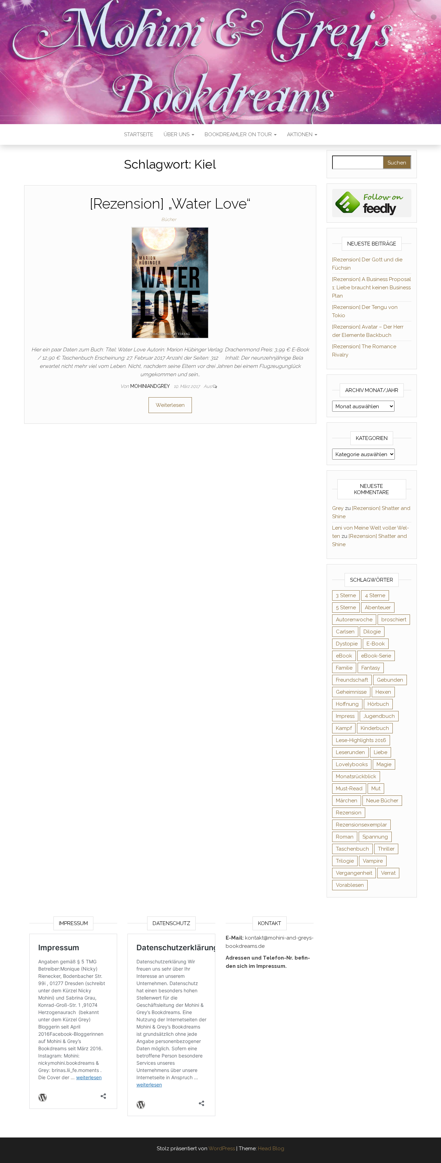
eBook (344, 656)
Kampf (344, 728)
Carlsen (345, 632)
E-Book (376, 644)
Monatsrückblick (356, 776)
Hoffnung (347, 704)
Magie (384, 764)
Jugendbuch (379, 716)
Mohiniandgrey (150, 386)
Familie (344, 668)
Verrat (388, 873)
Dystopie (347, 644)
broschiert (393, 619)
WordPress (221, 1148)
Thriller (386, 849)
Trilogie (345, 861)
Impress (345, 716)
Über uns (177, 134)
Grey (337, 508)
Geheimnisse (351, 692)
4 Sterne (375, 595)
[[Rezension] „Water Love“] (170, 282)
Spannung (375, 837)
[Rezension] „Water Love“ (170, 203)
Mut (375, 788)
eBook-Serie (376, 656)
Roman (344, 837)
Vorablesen (350, 885)
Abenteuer (378, 607)
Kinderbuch (375, 728)
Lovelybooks (352, 764)
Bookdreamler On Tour (239, 134)
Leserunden (350, 752)
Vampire (373, 861)
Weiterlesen (170, 405)
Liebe (380, 752)
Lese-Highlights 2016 (361, 740)
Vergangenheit (354, 873)
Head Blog (271, 1148)
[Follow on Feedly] (372, 203)
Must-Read (349, 788)
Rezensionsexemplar (361, 825)
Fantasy (370, 668)
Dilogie (372, 632)
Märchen (346, 801)
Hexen (383, 692)
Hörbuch (378, 704)
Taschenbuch (352, 849)
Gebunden (390, 680)
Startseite (138, 134)
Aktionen (300, 134)
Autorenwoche (354, 619)
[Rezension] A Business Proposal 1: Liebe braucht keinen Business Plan (371, 287)
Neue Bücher (382, 801)
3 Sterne (346, 595)
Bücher (168, 219)
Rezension (348, 813)
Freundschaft (352, 680)
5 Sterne (346, 607)
